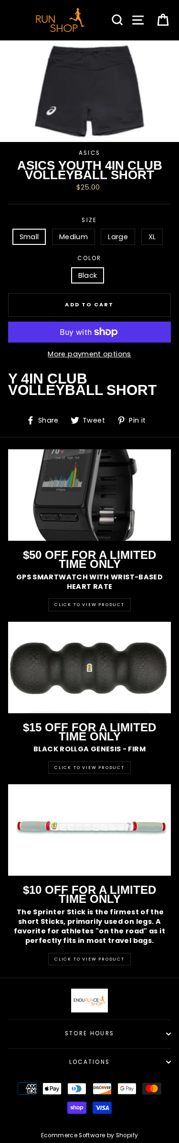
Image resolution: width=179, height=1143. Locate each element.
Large (118, 237)
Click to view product (89, 767)
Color (89, 258)
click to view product (89, 959)
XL (152, 237)
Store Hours (89, 1033)
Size (89, 220)
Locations (89, 1062)
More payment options (89, 354)
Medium (73, 237)
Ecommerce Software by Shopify (89, 1135)
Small (29, 237)
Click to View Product (89, 604)
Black (87, 275)
